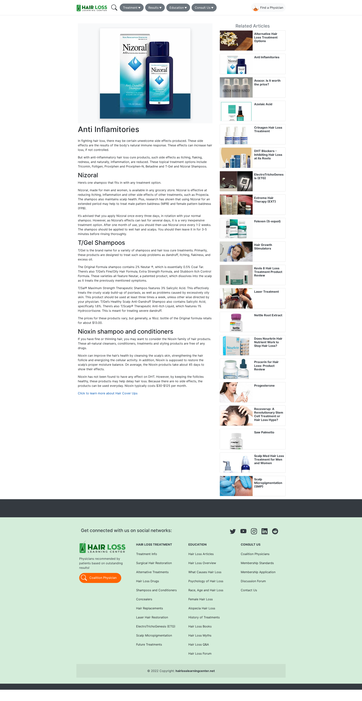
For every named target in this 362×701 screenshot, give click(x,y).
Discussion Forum (253, 581)
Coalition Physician (102, 578)
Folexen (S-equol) (267, 221)
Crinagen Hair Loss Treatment (268, 129)
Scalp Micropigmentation (154, 635)
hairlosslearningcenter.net (195, 671)
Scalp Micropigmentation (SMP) (268, 482)
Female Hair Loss (200, 599)
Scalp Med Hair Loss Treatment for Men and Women (269, 459)
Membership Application (258, 572)
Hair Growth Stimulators (263, 246)
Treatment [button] (130, 7)
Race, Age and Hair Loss (205, 590)
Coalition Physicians (255, 554)
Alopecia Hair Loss (201, 608)
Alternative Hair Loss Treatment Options (266, 37)
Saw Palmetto (264, 432)
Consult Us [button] (202, 7)
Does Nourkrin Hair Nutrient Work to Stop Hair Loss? (268, 342)
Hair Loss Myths (199, 635)
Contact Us (249, 590)
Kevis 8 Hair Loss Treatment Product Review (268, 271)
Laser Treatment (266, 291)
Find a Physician (271, 7)
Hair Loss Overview (202, 563)
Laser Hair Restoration (152, 617)
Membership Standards (257, 563)
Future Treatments (149, 644)
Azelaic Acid (263, 104)
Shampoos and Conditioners (156, 590)
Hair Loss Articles (201, 554)
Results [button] (153, 7)
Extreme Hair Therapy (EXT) (265, 199)
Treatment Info (146, 554)
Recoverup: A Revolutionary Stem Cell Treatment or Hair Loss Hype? (268, 414)
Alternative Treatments (152, 572)
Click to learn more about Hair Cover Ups (107, 393)
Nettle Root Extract (268, 315)
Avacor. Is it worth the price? (267, 82)
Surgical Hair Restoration (154, 563)
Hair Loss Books (200, 626)
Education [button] (176, 7)
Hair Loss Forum (200, 653)
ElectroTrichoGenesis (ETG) (269, 176)
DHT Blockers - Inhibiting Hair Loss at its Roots (268, 154)
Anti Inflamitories (266, 57)
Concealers (144, 599)
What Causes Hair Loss (204, 572)
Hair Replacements (149, 608)
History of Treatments (204, 617)
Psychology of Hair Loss (205, 581)
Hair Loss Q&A (198, 644)
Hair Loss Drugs (147, 581)
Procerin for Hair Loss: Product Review (266, 365)
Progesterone (264, 385)
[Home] (92, 7)
